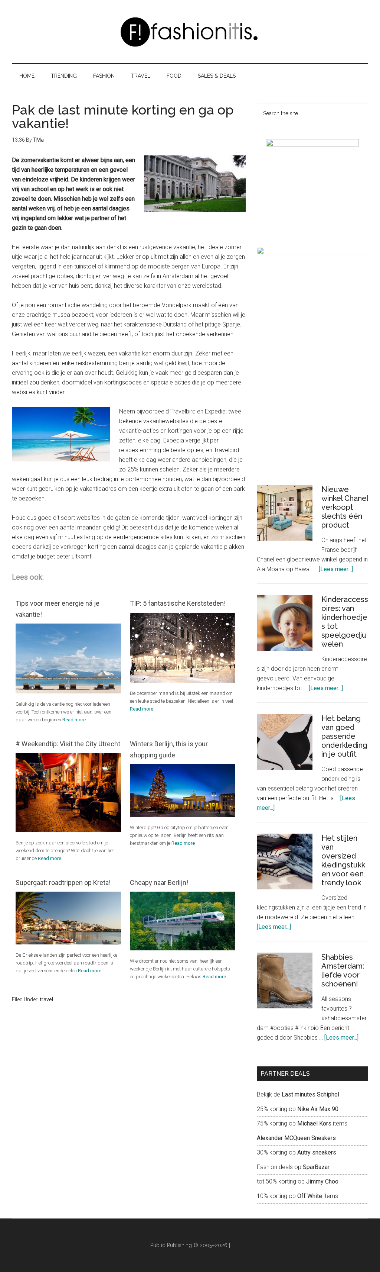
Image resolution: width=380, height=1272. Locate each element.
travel (46, 999)
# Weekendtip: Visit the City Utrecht (68, 744)
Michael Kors (314, 1123)
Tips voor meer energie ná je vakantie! (57, 608)
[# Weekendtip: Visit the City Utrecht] (68, 830)
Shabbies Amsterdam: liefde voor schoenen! (342, 970)
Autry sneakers (316, 1152)
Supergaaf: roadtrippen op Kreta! (63, 882)
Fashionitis (190, 31)
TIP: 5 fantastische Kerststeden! (178, 603)
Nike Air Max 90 (318, 1108)
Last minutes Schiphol (310, 1094)
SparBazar (316, 1166)
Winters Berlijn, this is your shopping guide (169, 749)
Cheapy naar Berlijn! (159, 882)
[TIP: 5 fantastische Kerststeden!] (182, 680)
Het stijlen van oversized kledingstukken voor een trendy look (343, 860)
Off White (309, 1195)
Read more (74, 719)
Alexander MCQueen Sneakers (296, 1137)
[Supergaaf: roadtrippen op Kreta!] (68, 942)
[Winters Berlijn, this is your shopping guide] (182, 814)
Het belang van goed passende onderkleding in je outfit (344, 736)
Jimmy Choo (322, 1181)
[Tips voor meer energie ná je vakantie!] (68, 691)
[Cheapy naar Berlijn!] (182, 948)
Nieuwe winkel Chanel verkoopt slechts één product (344, 507)
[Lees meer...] (336, 569)
